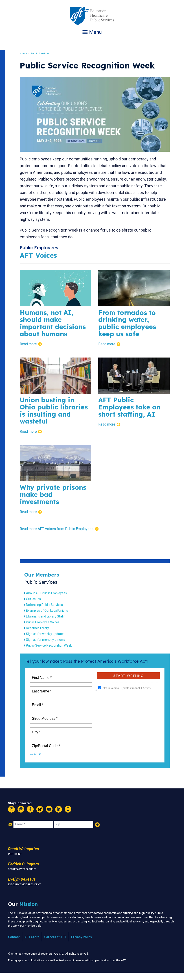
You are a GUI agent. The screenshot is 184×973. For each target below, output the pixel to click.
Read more (28, 344)
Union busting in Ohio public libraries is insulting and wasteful (54, 410)
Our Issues (33, 599)
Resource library (37, 628)
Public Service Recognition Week (49, 645)
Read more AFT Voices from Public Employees (57, 529)
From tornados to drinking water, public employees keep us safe (127, 323)
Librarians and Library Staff (45, 616)
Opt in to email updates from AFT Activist (127, 688)
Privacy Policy (81, 937)
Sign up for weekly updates (45, 634)
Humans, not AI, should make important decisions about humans (53, 323)
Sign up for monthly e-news (45, 639)
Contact (14, 937)
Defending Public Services (44, 605)
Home (23, 53)
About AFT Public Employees (46, 593)
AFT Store (31, 937)
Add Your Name (97, 824)
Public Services (40, 53)
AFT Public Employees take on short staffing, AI (129, 407)
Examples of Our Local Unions (47, 610)
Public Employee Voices (42, 622)
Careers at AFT (55, 937)
